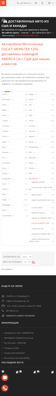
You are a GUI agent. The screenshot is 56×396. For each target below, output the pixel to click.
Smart (4, 184)
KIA (3, 158)
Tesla (4, 194)
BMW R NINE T (37, 195)
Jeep (3, 147)
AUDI (4, 105)
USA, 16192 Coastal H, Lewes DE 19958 (24, 306)
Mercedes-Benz (34, 147)
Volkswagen (6, 205)
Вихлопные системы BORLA (17, 358)
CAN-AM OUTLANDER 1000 (41, 218)
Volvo (4, 210)
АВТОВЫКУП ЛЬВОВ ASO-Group (18, 338)
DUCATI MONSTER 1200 (40, 223)
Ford (30, 110)
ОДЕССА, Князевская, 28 (17, 301)
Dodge (31, 94)
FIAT (30, 105)
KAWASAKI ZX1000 (38, 182)
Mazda (31, 142)
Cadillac (5, 121)
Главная (25, 32)
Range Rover (6, 179)
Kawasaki (5, 152)
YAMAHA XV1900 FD (39, 213)
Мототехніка (8, 35)
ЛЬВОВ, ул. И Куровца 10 (17, 296)
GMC (30, 115)
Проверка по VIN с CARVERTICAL (19, 333)
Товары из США (11, 348)
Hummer (32, 126)
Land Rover (6, 163)
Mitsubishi (32, 158)
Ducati (31, 99)
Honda (31, 121)
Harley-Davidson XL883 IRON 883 (40, 188)
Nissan (31, 163)
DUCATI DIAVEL (37, 208)
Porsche (31, 168)
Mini (30, 152)
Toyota (4, 200)
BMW (4, 110)
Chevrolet (5, 126)
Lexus (4, 168)
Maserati (32, 136)
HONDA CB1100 (37, 229)
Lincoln (4, 173)
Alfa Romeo (6, 99)
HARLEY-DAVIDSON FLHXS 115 (43, 200)
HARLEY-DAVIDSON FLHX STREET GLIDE (39, 240)
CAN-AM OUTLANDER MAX (41, 234)
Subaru (5, 189)
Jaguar (4, 142)
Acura (4, 94)
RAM (30, 173)
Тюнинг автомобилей (14, 353)
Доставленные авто (41, 32)
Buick (4, 115)
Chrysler (5, 131)
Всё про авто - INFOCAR (15, 343)
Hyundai (32, 131)
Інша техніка (7, 216)
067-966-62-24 (12, 310)
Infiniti (4, 136)
